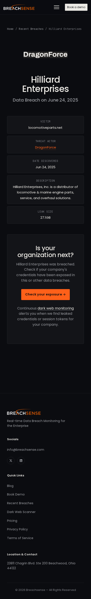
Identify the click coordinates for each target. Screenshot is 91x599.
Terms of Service (20, 538)
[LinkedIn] (21, 460)
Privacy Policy (17, 529)
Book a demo (76, 7)
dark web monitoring (56, 308)
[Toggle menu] (56, 7)
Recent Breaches (31, 28)
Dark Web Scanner (21, 512)
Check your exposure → (45, 294)
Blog (10, 486)
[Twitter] (11, 460)
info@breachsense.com (25, 449)
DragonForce (45, 147)
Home (10, 28)
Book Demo (16, 494)
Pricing (12, 521)
